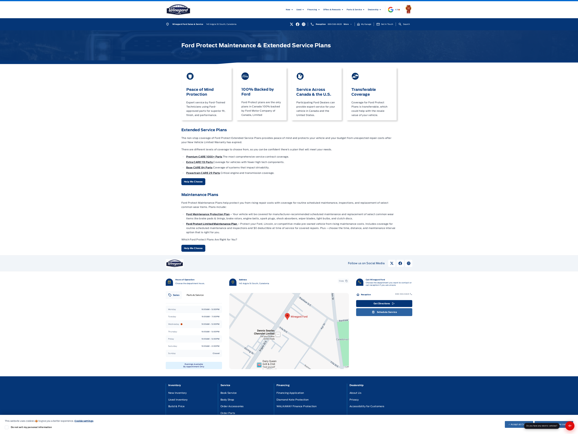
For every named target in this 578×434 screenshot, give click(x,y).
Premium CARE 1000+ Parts (204, 156)
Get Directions (384, 304)
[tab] (174, 295)
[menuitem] (290, 9)
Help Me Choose (193, 181)
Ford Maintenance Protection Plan (208, 214)
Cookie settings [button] (84, 421)
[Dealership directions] (289, 331)
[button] (364, 24)
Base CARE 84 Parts (199, 167)
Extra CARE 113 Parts (199, 162)
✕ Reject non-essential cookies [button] (554, 424)
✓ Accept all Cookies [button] (519, 424)
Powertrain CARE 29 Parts (203, 173)
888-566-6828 (335, 24)
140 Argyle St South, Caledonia (221, 24)
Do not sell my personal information (31, 427)
